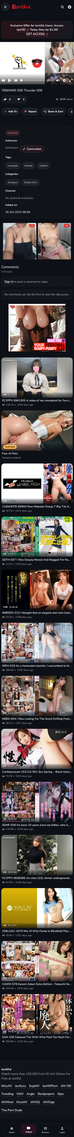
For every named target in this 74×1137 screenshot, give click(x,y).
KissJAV (22, 1102)
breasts (28, 165)
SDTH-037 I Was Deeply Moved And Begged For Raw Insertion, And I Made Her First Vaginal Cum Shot (37, 560)
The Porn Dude (11, 1110)
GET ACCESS (35, 34)
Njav (60, 1094)
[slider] (32, 80)
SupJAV (34, 1086)
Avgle (31, 1094)
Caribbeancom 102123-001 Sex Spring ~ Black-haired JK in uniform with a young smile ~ (37, 772)
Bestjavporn (46, 1094)
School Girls (30, 182)
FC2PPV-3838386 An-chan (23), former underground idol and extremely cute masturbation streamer (37, 878)
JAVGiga (49, 1102)
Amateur (12, 182)
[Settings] (70, 7)
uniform (43, 165)
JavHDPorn (50, 1086)
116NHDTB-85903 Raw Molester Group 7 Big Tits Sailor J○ (37, 506)
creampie (13, 165)
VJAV (20, 1094)
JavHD (21, 30)
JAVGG (35, 1102)
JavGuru (20, 1086)
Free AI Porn (10, 453)
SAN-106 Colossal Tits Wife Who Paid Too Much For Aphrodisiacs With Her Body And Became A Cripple (37, 1037)
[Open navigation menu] (5, 7)
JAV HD (66, 1086)
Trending (7, 1094)
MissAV (6, 1086)
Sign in (9, 282)
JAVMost (7, 1102)
